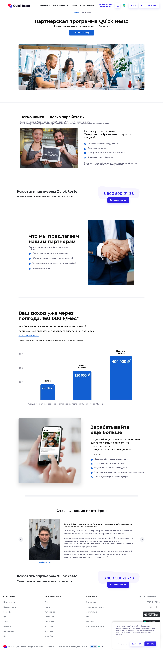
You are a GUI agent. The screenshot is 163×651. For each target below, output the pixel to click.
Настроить (137, 644)
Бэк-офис (7, 612)
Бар (46, 602)
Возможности (9, 607)
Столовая (49, 622)
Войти (133, 5)
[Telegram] (156, 607)
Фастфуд (49, 626)
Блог (5, 636)
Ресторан (49, 617)
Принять (150, 644)
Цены (74, 6)
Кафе (47, 607)
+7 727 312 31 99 (153, 602)
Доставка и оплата (95, 626)
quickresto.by (44, 562)
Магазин (7, 626)
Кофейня (49, 636)
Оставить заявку (81, 33)
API (87, 617)
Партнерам (8, 631)
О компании (91, 602)
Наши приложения (94, 607)
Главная (75, 12)
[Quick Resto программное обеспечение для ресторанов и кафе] (19, 6)
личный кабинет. (29, 335)
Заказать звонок (118, 200)
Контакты (90, 622)
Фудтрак (49, 631)
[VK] (150, 607)
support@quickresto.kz (149, 596)
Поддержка (9, 602)
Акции (6, 622)
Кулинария (50, 612)
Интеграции (91, 612)
